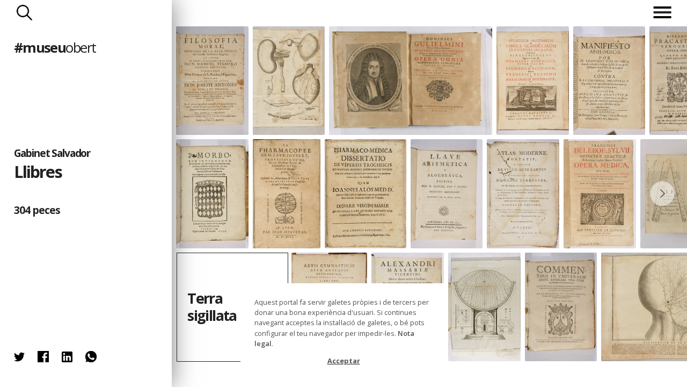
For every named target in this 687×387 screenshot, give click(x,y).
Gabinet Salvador (52, 153)
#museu (55, 47)
